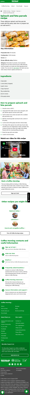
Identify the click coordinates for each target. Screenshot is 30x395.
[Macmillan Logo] (15, 1)
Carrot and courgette (14, 228)
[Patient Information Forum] (24, 360)
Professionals (4, 338)
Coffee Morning (5, 6)
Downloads (19, 6)
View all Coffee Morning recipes (15, 233)
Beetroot (14, 211)
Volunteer (3, 335)
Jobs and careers (20, 323)
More (25, 6)
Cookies (2, 375)
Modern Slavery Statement (6, 373)
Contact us (18, 321)
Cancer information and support (7, 321)
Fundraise (3, 328)
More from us (5, 317)
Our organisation (20, 325)
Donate (3, 331)
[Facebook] (9, 364)
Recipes (13, 11)
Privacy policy (4, 372)
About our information (21, 368)
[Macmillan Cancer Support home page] (1, 11)
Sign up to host (15, 193)
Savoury (18, 11)
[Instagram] (18, 364)
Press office (18, 332)
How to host (4, 308)
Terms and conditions (5, 370)
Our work (18, 317)
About (13, 6)
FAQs (16, 308)
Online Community (6, 324)
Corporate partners (20, 330)
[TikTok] (21, 364)
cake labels (16, 68)
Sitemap (2, 368)
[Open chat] (26, 391)
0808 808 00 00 (15, 355)
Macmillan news (20, 334)
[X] (12, 364)
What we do (19, 327)
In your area (4, 326)
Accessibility (19, 370)
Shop (2, 340)
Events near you (5, 310)
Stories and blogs (19, 310)
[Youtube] (15, 364)
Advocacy (3, 333)
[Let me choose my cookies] (2, 392)
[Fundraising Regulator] (16, 360)
